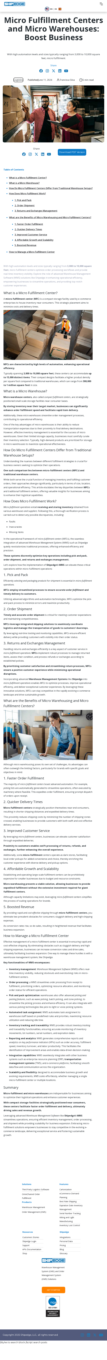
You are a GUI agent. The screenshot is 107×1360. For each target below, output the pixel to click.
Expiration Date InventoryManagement (70, 1207)
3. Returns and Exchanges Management (36, 210)
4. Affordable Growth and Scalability (34, 239)
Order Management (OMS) (34, 1212)
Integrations (65, 1237)
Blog (62, 1249)
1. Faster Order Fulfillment (29, 224)
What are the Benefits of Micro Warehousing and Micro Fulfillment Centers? (50, 217)
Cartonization (65, 1189)
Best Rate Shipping (67, 1201)
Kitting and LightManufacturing (66, 1219)
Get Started (53, 1290)
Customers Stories (30, 1237)
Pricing (63, 1245)
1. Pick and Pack (23, 200)
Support (26, 1245)
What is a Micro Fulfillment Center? (28, 177)
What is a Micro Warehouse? (24, 183)
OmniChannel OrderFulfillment (31, 1196)
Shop (24, 1253)
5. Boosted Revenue (25, 245)
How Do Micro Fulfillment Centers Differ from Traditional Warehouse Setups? (51, 188)
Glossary (63, 1253)
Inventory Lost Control (69, 1225)
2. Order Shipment (25, 205)
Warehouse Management (33, 1207)
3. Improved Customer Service (31, 234)
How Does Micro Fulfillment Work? (27, 193)
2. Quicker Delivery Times (28, 229)
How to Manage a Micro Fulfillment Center (32, 251)
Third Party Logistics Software (35, 1189)
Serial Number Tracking (70, 1213)
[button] (101, 4)
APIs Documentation (31, 1249)
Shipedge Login (29, 1241)
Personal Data (66, 1241)
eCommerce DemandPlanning (69, 1195)
